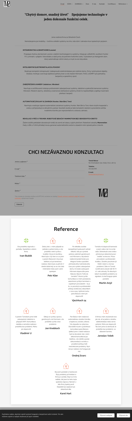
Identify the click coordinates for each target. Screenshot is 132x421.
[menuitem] (63, 4)
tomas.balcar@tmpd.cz (96, 174)
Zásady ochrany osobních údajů (68, 196)
